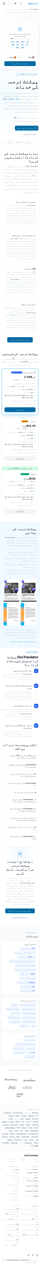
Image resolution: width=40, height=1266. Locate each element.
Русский (5, 1134)
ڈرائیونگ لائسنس (29, 1022)
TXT (17, 99)
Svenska (4, 1137)
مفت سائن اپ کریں (30, 134)
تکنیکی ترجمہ (20, 1052)
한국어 (36, 1128)
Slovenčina (34, 1137)
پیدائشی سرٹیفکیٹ (28, 1005)
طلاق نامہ (16, 1181)
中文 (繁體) (34, 1146)
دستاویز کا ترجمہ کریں (25, 128)
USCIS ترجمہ (14, 1169)
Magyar (4, 1122)
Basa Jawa (14, 1125)
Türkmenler (17, 1140)
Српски (11, 1137)
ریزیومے (16, 1196)
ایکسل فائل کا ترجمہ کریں (25, 965)
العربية (27, 1113)
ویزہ (33, 1026)
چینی (7, 287)
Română (12, 1134)
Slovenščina (25, 1137)
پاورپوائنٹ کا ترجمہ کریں (25, 970)
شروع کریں (20, 410)
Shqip (18, 1137)
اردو (21, 1143)
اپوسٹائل (24, 1026)
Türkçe (36, 1143)
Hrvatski (11, 1122)
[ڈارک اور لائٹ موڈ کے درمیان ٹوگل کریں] (20, 3)
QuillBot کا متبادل (32, 1196)
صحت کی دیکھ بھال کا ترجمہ (25, 1044)
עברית (23, 1122)
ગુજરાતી (28, 1122)
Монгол (24, 1128)
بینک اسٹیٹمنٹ (14, 1193)
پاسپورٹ (15, 1005)
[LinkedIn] (37, 1255)
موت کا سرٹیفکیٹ (29, 1013)
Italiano (28, 1125)
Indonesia (35, 1125)
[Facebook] (33, 1255)
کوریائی (17, 287)
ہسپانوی (13, 282)
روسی (22, 282)
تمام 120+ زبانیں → (11, 1245)
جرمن (26, 282)
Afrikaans (35, 1113)
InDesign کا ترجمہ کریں (26, 982)
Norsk (27, 1131)
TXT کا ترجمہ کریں (28, 991)
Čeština (24, 1116)
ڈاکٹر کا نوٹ (14, 1199)
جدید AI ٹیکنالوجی (11, 315)
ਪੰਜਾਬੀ (16, 1131)
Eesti (21, 1119)
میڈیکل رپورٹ (15, 1022)
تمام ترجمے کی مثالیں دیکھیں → (22, 641)
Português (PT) (22, 1134)
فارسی (16, 1119)
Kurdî (30, 1128)
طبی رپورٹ (15, 1172)
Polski (11, 1131)
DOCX (11, 99)
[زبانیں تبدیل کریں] (20, 57)
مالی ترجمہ (31, 1048)
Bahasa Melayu (10, 1128)
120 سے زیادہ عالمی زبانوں (26, 272)
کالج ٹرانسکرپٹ (29, 1017)
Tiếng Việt (14, 1143)
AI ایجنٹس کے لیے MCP (30, 1235)
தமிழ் (36, 1140)
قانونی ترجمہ (30, 1040)
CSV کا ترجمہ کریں (28, 987)
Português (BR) (33, 1134)
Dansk (18, 1116)
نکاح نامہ (15, 1178)
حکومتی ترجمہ (18, 1048)
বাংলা (37, 1116)
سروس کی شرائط (23, 1160)
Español (27, 1119)
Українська (28, 1143)
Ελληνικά (35, 1119)
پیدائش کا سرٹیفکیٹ (12, 1175)
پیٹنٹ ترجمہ (30, 1057)
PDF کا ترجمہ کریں (28, 948)
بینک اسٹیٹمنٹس (14, 1017)
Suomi (11, 1119)
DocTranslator (31, 1155)
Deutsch (11, 1116)
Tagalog (9, 1140)
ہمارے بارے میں (34, 1160)
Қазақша (6, 1125)
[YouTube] (28, 1255)
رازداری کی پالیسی (11, 1160)
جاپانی (23, 287)
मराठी (18, 1128)
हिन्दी (17, 1122)
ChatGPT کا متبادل (31, 1169)
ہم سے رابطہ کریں (20, 917)
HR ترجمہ (31, 1052)
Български (7, 1113)
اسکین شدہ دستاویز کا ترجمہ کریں (23, 961)
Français (35, 1122)
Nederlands (34, 1131)
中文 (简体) (5, 1143)
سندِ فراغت (15, 1013)
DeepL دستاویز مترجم (30, 1178)
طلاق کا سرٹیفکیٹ (12, 1009)
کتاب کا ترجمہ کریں (28, 978)
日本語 (22, 1125)
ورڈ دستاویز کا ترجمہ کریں (25, 953)
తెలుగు (31, 1140)
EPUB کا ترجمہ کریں (27, 974)
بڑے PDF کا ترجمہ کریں (26, 957)
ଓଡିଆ (21, 1131)
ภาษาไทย (25, 1140)
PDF (5, 99)
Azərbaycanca (18, 1113)
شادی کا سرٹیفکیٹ (28, 1009)
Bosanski (31, 1116)
